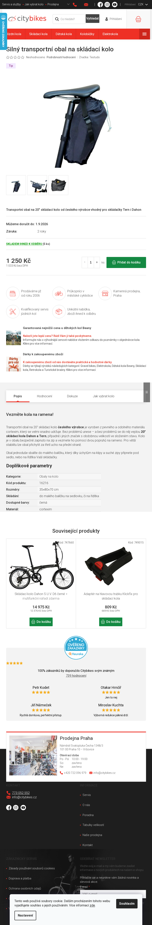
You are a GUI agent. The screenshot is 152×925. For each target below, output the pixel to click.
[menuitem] (13, 34)
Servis (87, 795)
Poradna (88, 815)
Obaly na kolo (48, 476)
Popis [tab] (18, 396)
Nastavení (25, 915)
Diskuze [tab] (72, 396)
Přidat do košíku (129, 262)
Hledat (92, 18)
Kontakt (88, 845)
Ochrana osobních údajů (25, 888)
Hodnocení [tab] (44, 396)
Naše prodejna (92, 835)
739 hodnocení (76, 676)
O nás (86, 805)
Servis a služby (11, 4)
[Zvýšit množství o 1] (97, 262)
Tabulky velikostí (93, 825)
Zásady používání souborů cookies (32, 868)
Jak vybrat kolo (34, 4)
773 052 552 (21, 793)
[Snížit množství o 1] (85, 262)
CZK (141, 4)
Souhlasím (127, 903)
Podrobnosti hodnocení (61, 57)
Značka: (89, 57)
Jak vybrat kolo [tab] (103, 396)
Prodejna (53, 4)
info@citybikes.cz (24, 797)
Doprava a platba (20, 878)
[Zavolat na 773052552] (78, 4)
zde (92, 905)
